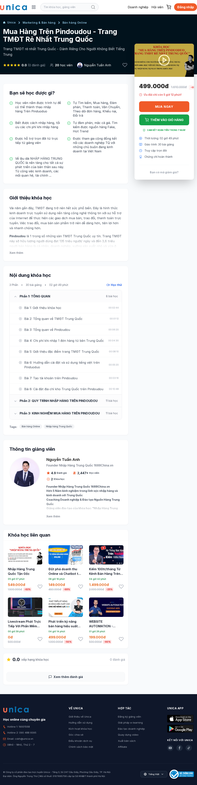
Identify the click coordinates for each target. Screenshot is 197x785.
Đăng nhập (185, 7)
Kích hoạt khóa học (80, 728)
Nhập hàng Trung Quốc (59, 426)
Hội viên (157, 7)
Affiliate (122, 746)
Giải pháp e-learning (130, 722)
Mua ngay (164, 107)
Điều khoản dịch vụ (80, 740)
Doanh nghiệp (138, 7)
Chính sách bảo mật (81, 746)
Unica (11, 22)
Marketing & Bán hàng (39, 22)
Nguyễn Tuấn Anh (97, 65)
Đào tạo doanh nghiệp (131, 728)
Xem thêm (16, 252)
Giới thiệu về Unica (80, 716)
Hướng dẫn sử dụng (80, 722)
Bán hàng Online (75, 22)
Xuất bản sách (127, 740)
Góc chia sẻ (76, 734)
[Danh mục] (33, 7)
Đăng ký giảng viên (129, 716)
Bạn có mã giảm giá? (164, 172)
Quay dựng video (128, 734)
